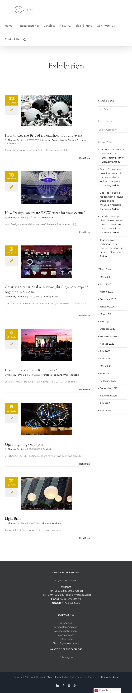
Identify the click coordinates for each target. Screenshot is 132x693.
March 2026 (106, 291)
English (103, 690)
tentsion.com (66, 639)
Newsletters (48, 217)
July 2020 (105, 351)
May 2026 (105, 276)
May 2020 (105, 365)
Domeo (55, 140)
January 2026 (107, 306)
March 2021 (106, 314)
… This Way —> (66, 657)
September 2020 (109, 336)
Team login (59, 643)
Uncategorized (12, 143)
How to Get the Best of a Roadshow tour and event (43, 135)
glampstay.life (66, 635)
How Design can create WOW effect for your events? (45, 212)
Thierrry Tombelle (17, 140)
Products (81, 140)
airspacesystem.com (66, 631)
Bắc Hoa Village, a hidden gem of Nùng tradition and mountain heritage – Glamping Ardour (111, 200)
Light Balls (13, 518)
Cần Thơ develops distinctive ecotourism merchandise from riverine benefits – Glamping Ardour (112, 224)
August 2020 (107, 343)
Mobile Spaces (67, 140)
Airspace (46, 140)
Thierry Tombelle (56, 677)
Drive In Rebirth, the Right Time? (31, 370)
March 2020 (106, 373)
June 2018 (105, 410)
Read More (84, 158)
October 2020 (107, 328)
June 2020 (105, 358)
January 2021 (107, 321)
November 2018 (108, 395)
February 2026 (108, 299)
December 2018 (108, 388)
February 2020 (108, 380)
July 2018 (105, 403)
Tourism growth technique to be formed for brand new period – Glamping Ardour (112, 248)
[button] (24, 39)
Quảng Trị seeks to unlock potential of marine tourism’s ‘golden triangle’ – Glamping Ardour (110, 177)
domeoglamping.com (66, 627)
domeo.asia (66, 623)
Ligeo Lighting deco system (25, 444)
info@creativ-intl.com (66, 580)
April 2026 (105, 284)
